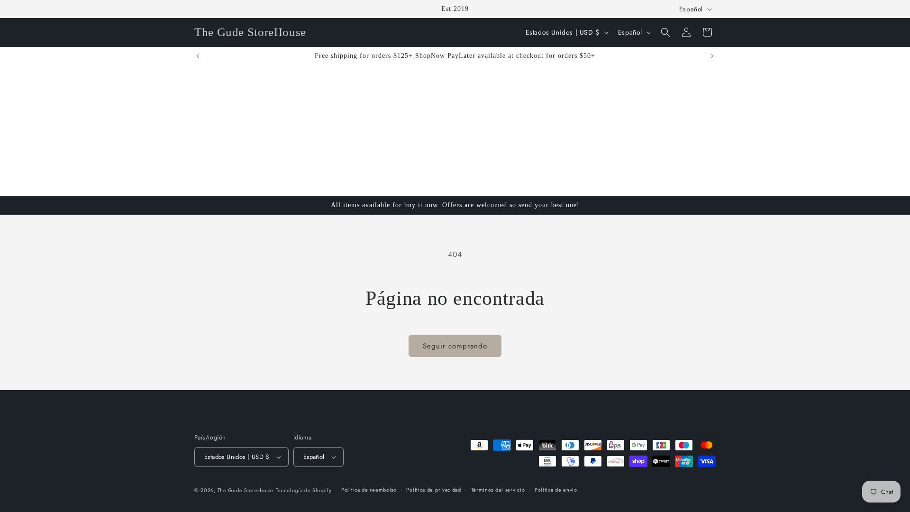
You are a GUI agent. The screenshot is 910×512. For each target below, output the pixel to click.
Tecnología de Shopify (304, 490)
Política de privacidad (433, 490)
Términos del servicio (498, 490)
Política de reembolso (369, 490)
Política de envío (556, 490)
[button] (665, 32)
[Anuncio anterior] (197, 56)
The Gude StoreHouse (245, 490)
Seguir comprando (455, 346)
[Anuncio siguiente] (712, 56)
